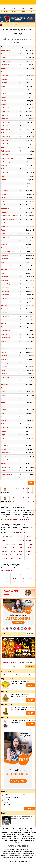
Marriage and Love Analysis (12, 797)
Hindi (18, 675)
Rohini (29, 537)
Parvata (3, 449)
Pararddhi (4, 366)
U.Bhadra (12, 558)
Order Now (29, 808)
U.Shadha (5, 555)
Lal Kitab (28, 834)
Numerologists (13, 853)
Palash (3, 187)
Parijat (3, 402)
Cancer (31, 5)
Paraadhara (4, 244)
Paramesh (4, 312)
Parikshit (4, 409)
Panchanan (4, 212)
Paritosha (4, 420)
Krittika (20, 537)
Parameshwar (5, 323)
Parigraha (4, 399)
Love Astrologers (23, 853)
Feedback (4, 838)
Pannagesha (5, 237)
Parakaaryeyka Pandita (8, 266)
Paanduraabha (5, 50)
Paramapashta (5, 305)
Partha (3, 442)
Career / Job (7, 800)
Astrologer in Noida (25, 831)
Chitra (13, 548)
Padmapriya (4, 172)
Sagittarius (6, 582)
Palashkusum (5, 190)
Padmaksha (4, 140)
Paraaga (3, 248)
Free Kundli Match (15, 832)
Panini (3, 230)
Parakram (4, 269)
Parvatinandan (5, 453)
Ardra (12, 540)
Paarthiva (4, 83)
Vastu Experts (25, 855)
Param (3, 273)
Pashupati (4, 470)
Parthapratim (5, 445)
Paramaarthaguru (6, 284)
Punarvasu (20, 540)
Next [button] (31, 483)
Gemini (22, 5)
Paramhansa (5, 334)
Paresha (3, 395)
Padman (3, 147)
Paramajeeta (5, 294)
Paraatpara (4, 255)
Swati (20, 548)
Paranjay (3, 341)
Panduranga (4, 226)
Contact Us (23, 838)
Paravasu (4, 388)
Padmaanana (5, 115)
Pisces (30, 582)
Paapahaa (4, 58)
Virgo (13, 8)
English (6, 675)
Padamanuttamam (7, 108)
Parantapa (4, 356)
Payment (4, 840)
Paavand (3, 104)
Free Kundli (26, 832)
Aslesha (5, 544)
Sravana (12, 555)
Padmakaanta (5, 137)
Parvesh (3, 456)
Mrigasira (5, 540)
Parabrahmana (5, 259)
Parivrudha (4, 427)
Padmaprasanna (6, 169)
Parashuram (5, 377)
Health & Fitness (9, 805)
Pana (2, 201)
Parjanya (3, 431)
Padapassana (5, 111)
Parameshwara (5, 327)
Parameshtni (5, 320)
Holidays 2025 (17, 829)
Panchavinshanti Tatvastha (9, 215)
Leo (4, 8)
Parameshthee (5, 316)
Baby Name (10, 25)
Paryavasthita (5, 460)
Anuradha (5, 551)
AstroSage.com (26, 861)
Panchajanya (5, 208)
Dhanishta (20, 555)
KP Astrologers (17, 857)
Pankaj (3, 233)
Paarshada (4, 75)
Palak (3, 183)
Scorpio (31, 8)
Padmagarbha (5, 126)
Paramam (4, 298)
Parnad (3, 438)
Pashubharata (5, 467)
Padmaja (4, 133)
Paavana (3, 93)
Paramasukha (5, 309)
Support (17, 842)
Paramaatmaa (5, 287)
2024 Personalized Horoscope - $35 (15, 795)
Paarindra (4, 72)
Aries (4, 5)
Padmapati (4, 165)
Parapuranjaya (5, 363)
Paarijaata (4, 68)
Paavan (3, 90)
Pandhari (4, 223)
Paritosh (3, 417)
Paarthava (4, 79)
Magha (13, 544)
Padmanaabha (5, 151)
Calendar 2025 (28, 829)
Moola (20, 551)
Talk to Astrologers (9, 849)
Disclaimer (4, 832)
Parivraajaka (5, 424)
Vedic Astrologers (14, 855)
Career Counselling (10, 831)
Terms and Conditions (27, 840)
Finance (6, 802)
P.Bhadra (5, 558)
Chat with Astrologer (22, 849)
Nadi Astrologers (27, 857)
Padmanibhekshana (7, 158)
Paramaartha (5, 277)
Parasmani (4, 384)
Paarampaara (5, 65)
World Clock (7, 829)
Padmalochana (5, 144)
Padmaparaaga (5, 162)
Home (3, 25)
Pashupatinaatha (6, 474)
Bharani (12, 537)
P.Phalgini (20, 544)
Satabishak (28, 555)
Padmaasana (5, 119)
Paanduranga (5, 54)
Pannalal (3, 241)
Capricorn (15, 582)
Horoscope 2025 (7, 836)
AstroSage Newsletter (9, 662)
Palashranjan (5, 194)
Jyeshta (12, 551)
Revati (20, 558)
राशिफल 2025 (30, 836)
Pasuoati (4, 478)
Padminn (4, 180)
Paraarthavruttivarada (8, 251)
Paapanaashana (6, 61)
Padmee (3, 176)
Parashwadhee (5, 381)
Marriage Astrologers (23, 851)
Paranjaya (4, 345)
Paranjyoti (4, 352)
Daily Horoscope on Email (27, 662)
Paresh (3, 392)
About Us (32, 838)
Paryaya (3, 463)
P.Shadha (29, 551)
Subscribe (30, 634)
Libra (22, 8)
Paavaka (3, 86)
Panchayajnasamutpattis (9, 219)
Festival (29, 675)
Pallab (3, 198)
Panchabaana (5, 205)
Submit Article (13, 838)
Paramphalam (5, 338)
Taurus (13, 5)
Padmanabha (5, 154)
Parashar (4, 374)
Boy (17, 25)
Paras (3, 370)
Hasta (5, 548)
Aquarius (22, 582)
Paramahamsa (5, 291)
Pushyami (29, 540)
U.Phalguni (29, 544)
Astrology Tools (19, 836)
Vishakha (29, 548)
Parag (3, 262)
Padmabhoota (5, 122)
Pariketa (3, 406)
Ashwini (5, 537)
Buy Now (30, 685)
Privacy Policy (14, 840)
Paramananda (5, 302)
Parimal (3, 413)
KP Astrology (20, 834)
